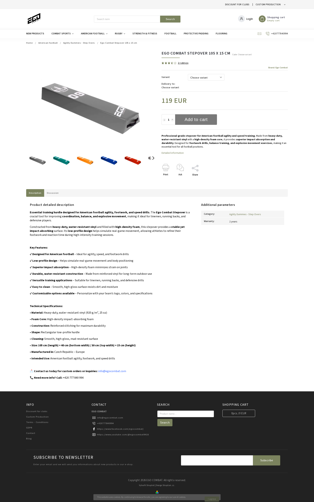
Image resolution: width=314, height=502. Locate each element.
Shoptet (150, 485)
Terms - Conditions (37, 422)
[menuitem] (37, 33)
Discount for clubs (237, 4)
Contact (30, 433)
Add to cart (196, 119)
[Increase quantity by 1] (172, 120)
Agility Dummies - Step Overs (245, 214)
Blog (29, 438)
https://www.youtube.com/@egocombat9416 (123, 434)
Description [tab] (35, 193)
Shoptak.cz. (169, 485)
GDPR (29, 427)
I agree (212, 499)
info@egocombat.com (110, 417)
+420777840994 (105, 423)
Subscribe (266, 460)
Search (170, 19)
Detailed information (173, 153)
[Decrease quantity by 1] (164, 120)
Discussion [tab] (53, 193)
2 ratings (183, 63)
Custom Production (268, 4)
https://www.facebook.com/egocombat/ (120, 429)
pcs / (238, 413)
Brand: (278, 67)
